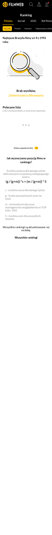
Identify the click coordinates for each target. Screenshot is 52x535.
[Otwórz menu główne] (46, 4)
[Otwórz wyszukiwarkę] (31, 4)
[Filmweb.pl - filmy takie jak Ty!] (13, 4)
